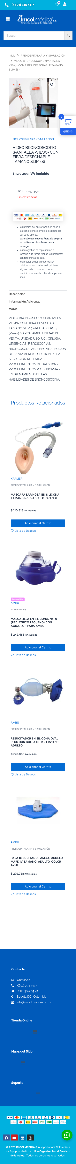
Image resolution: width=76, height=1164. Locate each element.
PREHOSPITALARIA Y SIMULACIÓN (43, 55)
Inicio (12, 55)
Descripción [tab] (17, 294)
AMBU (15, 603)
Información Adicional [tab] (24, 301)
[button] (7, 19)
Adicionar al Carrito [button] (38, 523)
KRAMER (16, 478)
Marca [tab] (13, 309)
